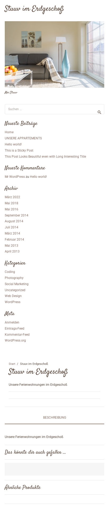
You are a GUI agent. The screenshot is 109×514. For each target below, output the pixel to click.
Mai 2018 (11, 203)
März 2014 (12, 233)
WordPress (12, 302)
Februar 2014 (14, 239)
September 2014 (16, 215)
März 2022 (12, 197)
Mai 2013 (11, 245)
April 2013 (12, 251)
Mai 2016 (11, 209)
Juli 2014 (11, 227)
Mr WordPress (15, 177)
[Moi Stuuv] (54, 54)
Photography (14, 278)
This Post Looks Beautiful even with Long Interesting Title (45, 156)
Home (9, 132)
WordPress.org (15, 340)
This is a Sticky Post (19, 150)
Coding (10, 272)
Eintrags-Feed (14, 328)
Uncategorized (15, 290)
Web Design (13, 296)
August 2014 (14, 221)
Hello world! (13, 144)
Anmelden (12, 322)
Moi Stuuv (11, 92)
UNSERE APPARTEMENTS (23, 138)
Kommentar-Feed (17, 334)
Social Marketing (17, 284)
